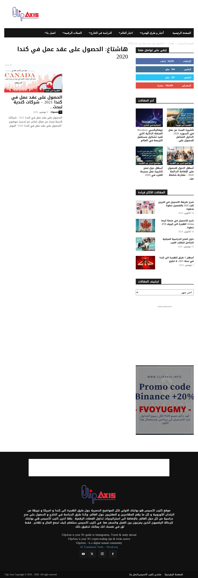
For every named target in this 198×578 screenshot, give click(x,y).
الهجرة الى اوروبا (184, 125)
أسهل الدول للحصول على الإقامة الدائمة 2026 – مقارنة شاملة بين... (181, 173)
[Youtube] (83, 554)
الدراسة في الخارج (101, 33)
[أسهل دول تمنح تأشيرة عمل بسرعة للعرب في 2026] (149, 155)
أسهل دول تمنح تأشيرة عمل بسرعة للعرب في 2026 (151, 171)
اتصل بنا (50, 33)
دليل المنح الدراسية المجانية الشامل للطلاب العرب (178, 241)
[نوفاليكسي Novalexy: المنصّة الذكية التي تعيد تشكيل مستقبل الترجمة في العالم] (149, 117)
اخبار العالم (126, 33)
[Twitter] (92, 554)
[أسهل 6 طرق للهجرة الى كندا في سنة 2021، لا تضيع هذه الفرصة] (145, 262)
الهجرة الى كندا (52, 90)
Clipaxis (55, 112)
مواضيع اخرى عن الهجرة (150, 163)
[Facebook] (113, 554)
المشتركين (186, 85)
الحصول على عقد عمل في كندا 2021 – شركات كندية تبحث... (36, 102)
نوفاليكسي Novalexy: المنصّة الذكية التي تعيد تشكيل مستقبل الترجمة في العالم (150, 135)
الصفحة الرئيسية (181, 33)
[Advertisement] (123, 14)
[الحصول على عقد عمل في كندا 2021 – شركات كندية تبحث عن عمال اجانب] (33, 78)
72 (60, 112)
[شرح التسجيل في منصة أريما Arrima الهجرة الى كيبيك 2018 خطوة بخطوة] (145, 225)
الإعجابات (187, 61)
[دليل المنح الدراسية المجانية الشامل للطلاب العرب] (145, 244)
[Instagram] (102, 554)
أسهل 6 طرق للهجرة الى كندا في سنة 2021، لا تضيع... (177, 259)
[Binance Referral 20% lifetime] (165, 400)
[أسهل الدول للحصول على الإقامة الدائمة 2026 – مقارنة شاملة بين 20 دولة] (180, 155)
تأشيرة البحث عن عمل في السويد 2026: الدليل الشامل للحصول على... (181, 135)
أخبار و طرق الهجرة (153, 33)
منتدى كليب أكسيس (149, 574)
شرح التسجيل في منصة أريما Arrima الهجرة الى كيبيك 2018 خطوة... (177, 224)
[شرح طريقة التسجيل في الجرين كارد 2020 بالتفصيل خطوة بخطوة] (145, 207)
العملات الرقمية (73, 33)
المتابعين (187, 69)
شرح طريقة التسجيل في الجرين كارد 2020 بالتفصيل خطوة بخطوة (176, 205)
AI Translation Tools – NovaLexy (99, 547)
